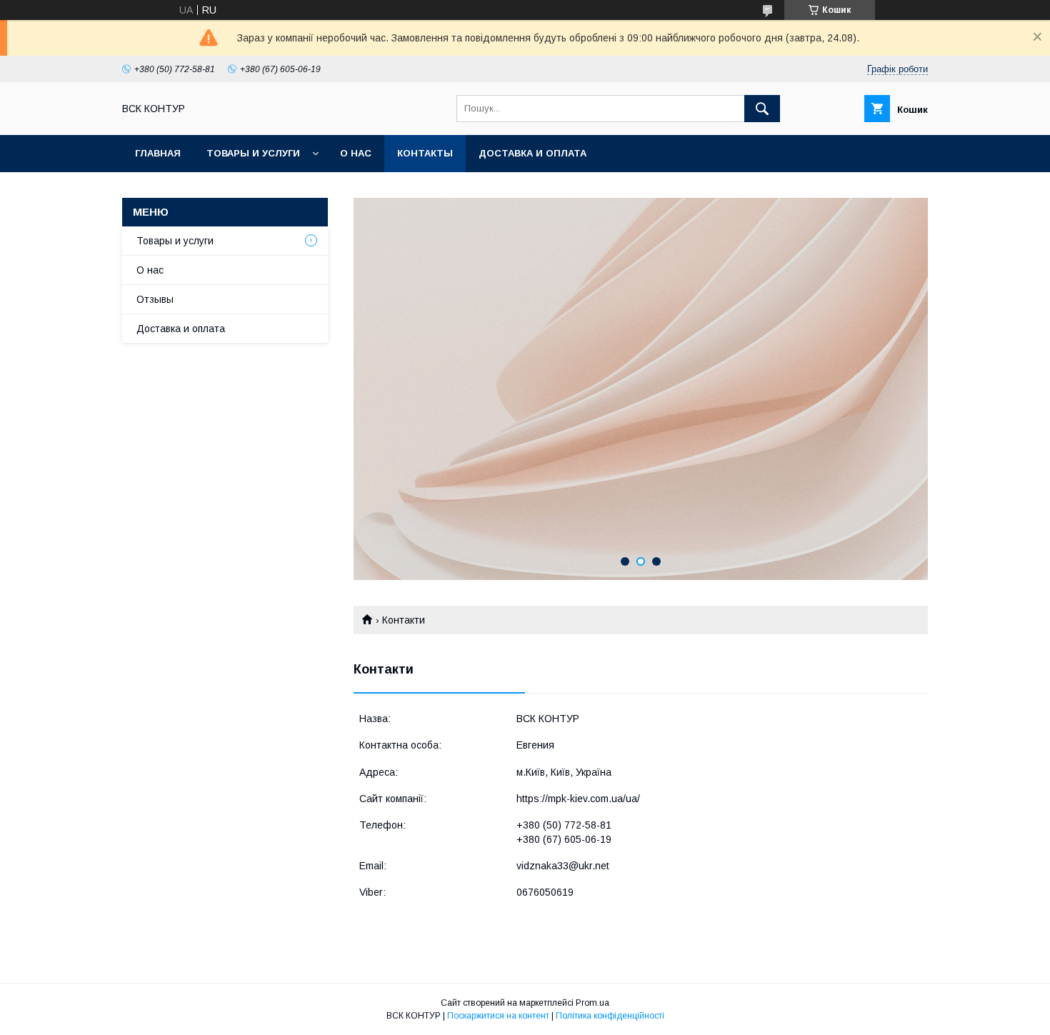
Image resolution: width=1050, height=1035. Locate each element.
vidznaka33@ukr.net (562, 865)
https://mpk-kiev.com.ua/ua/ (578, 798)
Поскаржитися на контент (498, 1016)
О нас (355, 153)
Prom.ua (592, 1003)
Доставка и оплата (532, 153)
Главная (158, 153)
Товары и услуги (253, 153)
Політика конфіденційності (610, 1016)
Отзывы (155, 299)
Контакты (425, 153)
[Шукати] (762, 108)
